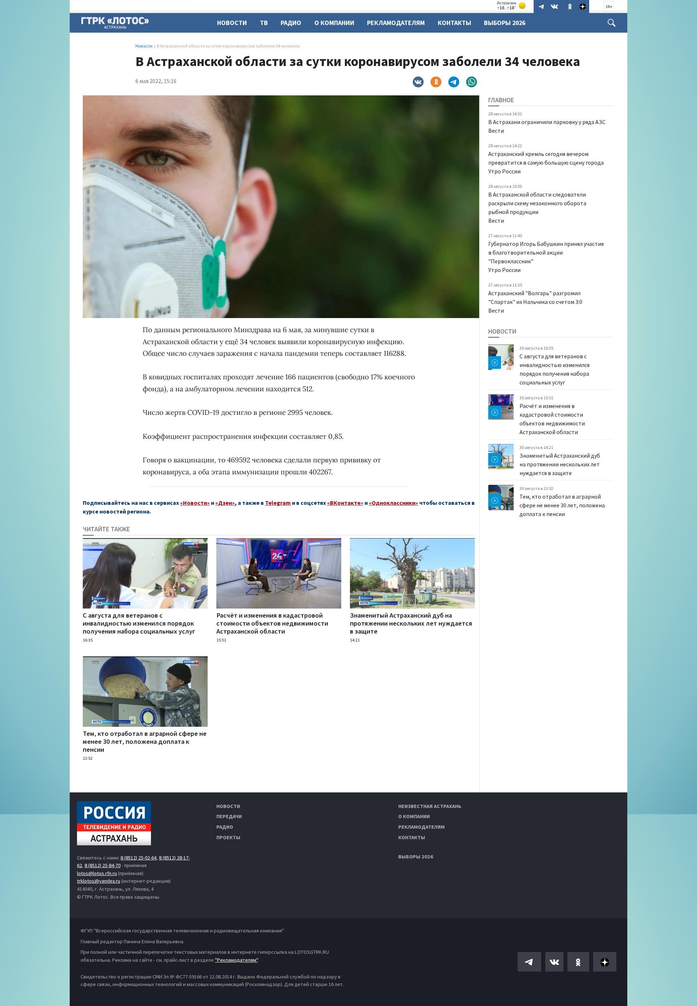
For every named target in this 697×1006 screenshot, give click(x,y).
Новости (232, 22)
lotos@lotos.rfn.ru (97, 873)
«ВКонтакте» (345, 502)
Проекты (228, 837)
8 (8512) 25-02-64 (138, 857)
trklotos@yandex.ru (98, 881)
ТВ (264, 22)
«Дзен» (225, 502)
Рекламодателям (396, 22)
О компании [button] (334, 22)
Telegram (278, 502)
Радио (291, 22)
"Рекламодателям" (236, 960)
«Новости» (195, 502)
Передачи (229, 816)
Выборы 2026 (504, 22)
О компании (414, 816)
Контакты (454, 22)
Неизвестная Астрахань (429, 806)
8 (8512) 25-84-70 (103, 865)
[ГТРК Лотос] (115, 24)
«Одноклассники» (393, 502)
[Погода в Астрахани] (512, 5)
